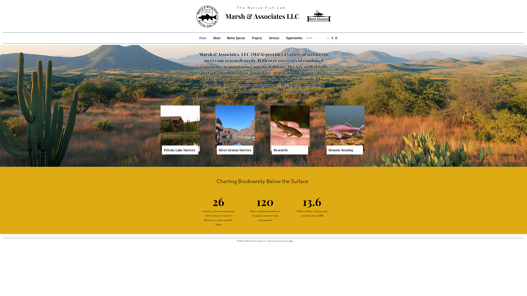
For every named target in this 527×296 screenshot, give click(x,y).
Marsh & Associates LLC (262, 16)
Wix (291, 241)
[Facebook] (332, 37)
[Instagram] (336, 37)
